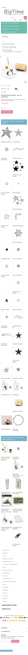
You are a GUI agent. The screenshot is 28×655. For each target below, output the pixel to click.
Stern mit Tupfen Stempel (5, 193)
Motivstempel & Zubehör (8, 44)
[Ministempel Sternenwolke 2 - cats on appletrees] (18, 386)
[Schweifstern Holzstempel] (7, 335)
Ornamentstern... (17, 142)
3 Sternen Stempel (17, 209)
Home (3, 41)
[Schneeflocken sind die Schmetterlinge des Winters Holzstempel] (18, 317)
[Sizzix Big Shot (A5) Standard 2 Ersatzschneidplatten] (18, 519)
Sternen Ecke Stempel (18, 225)
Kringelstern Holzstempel (4, 159)
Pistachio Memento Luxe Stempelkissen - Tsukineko (18, 510)
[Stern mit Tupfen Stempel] (7, 183)
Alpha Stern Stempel (18, 344)
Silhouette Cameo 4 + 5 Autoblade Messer (6, 493)
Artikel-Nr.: (4, 88)
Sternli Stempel (16, 192)
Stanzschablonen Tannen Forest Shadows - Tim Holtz (6, 510)
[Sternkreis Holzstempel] (18, 420)
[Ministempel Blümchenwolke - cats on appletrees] (18, 465)
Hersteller (6, 609)
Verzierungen (5, 590)
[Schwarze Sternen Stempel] (18, 165)
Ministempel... (16, 394)
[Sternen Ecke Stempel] (18, 216)
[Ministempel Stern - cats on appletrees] (7, 420)
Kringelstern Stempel (6, 142)
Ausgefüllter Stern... (6, 258)
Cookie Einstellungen (6, 650)
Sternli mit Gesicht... (17, 309)
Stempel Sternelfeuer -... (18, 412)
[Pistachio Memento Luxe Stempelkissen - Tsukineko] (18, 500)
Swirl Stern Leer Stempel (5, 226)
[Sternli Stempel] (18, 183)
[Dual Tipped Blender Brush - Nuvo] (18, 484)
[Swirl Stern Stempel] (18, 233)
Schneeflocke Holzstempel (16, 457)
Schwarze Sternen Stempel (17, 175)
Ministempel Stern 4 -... (6, 395)
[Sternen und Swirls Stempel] (18, 149)
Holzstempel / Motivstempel (9, 47)
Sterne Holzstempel (7, 50)
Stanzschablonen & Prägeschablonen (10, 564)
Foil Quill (4, 555)
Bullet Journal (5, 575)
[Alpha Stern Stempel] (18, 335)
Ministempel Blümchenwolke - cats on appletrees (18, 475)
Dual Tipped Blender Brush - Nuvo (18, 493)
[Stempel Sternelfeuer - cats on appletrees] (18, 402)
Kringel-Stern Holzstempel (4, 326)
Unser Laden (5, 595)
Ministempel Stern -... (6, 429)
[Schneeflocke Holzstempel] (18, 448)
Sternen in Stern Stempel (17, 292)
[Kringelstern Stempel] (7, 133)
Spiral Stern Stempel (18, 378)
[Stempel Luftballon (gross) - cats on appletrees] (7, 448)
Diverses (4, 584)
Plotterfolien (5, 553)
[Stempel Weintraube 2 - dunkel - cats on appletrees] (7, 519)
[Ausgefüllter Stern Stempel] (7, 249)
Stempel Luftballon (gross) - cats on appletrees (5, 458)
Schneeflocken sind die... (17, 326)
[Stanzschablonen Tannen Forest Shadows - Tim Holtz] (7, 500)
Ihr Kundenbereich (5, 631)
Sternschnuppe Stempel (16, 544)
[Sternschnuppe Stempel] (18, 535)
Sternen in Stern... (5, 309)
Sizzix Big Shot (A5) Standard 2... (17, 528)
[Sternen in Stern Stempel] (18, 282)
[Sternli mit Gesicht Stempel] (18, 300)
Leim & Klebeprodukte (7, 578)
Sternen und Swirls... (17, 158)
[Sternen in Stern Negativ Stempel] (7, 300)
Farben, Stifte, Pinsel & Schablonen (10, 581)
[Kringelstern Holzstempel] (7, 149)
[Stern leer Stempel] (18, 249)
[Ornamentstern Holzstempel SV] (18, 133)
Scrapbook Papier (6, 573)
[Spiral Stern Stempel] (18, 369)
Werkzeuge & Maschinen (7, 570)
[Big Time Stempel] (14, 12)
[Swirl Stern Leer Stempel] (7, 216)
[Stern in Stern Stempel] (18, 351)
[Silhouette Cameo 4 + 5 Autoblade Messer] (7, 484)
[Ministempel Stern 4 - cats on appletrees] (7, 386)
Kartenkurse (5, 601)
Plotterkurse (5, 598)
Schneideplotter (6, 550)
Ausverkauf (5, 592)
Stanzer (4, 567)
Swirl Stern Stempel (17, 242)
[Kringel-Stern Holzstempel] (7, 317)
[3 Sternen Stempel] (18, 200)
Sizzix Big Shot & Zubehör (8, 561)
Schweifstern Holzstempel (4, 344)
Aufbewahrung (5, 587)
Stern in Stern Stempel (16, 361)
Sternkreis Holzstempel (16, 429)
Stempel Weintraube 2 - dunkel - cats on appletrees (6, 529)
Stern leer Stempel (17, 258)
